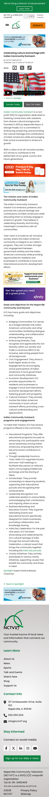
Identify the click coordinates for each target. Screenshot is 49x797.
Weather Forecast (40, 16)
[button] (7, 25)
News (7, 663)
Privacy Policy (29, 790)
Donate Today (13, 104)
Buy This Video (33, 104)
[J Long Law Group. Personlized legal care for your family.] (24, 185)
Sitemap (26, 794)
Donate (38, 25)
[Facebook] (6, 748)
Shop (7, 681)
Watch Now (10, 676)
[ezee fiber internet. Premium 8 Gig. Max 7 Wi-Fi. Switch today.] (24, 170)
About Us (9, 659)
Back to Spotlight (13, 98)
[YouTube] (35, 748)
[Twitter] (13, 748)
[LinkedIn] (20, 748)
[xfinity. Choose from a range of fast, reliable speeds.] (24, 293)
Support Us (10, 685)
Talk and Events (13, 672)
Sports (7, 667)
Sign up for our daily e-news (22, 758)
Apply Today (24, 8)
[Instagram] (27, 748)
